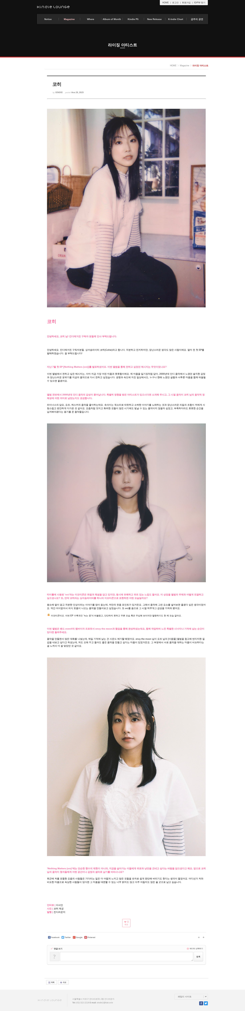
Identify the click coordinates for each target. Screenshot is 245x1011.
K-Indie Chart (175, 19)
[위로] (198, 937)
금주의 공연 (197, 19)
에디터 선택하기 (196, 948)
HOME (165, 2)
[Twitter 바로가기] (206, 1003)
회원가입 (186, 2)
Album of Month (112, 19)
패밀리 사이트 (185, 996)
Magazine (69, 19)
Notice (48, 19)
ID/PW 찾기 (199, 2)
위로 (64, 982)
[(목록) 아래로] (203, 937)
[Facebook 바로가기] (201, 1003)
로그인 (175, 2)
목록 (52, 982)
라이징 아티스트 (200, 65)
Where (90, 19)
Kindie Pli (133, 19)
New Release (154, 19)
